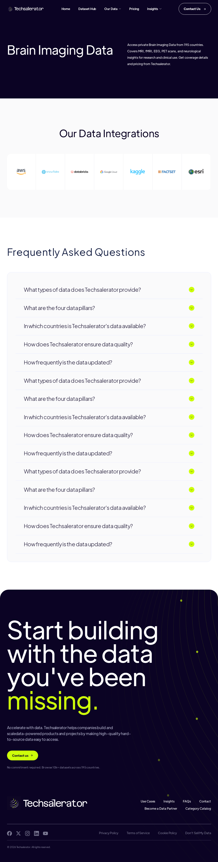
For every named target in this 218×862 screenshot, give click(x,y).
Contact (205, 801)
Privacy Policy (108, 833)
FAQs (187, 801)
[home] (25, 9)
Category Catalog (198, 808)
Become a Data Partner (161, 808)
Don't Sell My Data (198, 833)
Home (66, 9)
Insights (169, 801)
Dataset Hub (87, 9)
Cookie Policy (167, 833)
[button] (112, 9)
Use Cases (148, 801)
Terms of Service (138, 833)
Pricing (134, 9)
